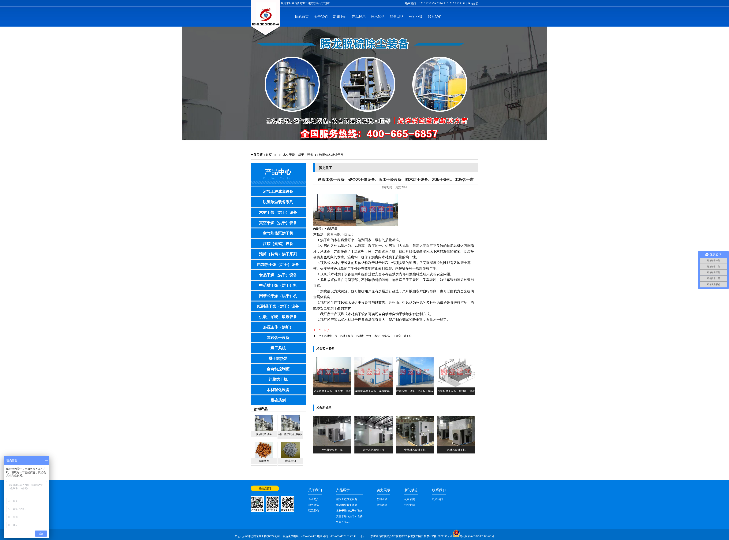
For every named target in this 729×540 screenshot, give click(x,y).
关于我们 (321, 16)
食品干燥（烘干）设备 (278, 275)
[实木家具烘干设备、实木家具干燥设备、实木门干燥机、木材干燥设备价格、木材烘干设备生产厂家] (373, 386)
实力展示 (383, 490)
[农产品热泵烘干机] (373, 445)
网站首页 (473, 3)
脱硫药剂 (278, 400)
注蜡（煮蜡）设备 (278, 243)
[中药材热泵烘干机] (415, 445)
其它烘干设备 (278, 337)
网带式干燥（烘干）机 (278, 295)
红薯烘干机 (278, 379)
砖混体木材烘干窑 (331, 155)
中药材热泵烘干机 (414, 450)
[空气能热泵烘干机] (332, 445)
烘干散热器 (278, 358)
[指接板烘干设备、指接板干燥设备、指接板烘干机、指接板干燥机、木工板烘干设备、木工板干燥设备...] (456, 386)
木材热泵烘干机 (456, 450)
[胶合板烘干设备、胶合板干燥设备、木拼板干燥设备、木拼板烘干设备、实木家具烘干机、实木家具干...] (415, 386)
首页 (269, 155)
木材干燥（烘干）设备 (298, 155)
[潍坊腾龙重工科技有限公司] (265, 37)
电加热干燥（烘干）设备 (278, 264)
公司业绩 (416, 16)
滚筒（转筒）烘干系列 (278, 254)
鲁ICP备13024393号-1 (440, 536)
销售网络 (397, 16)
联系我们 (435, 16)
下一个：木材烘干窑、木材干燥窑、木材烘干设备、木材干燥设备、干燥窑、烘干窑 (362, 336)
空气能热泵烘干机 (278, 233)
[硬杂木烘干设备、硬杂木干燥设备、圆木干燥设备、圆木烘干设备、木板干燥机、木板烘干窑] (332, 386)
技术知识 (378, 16)
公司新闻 (409, 499)
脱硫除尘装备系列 (278, 202)
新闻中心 (340, 16)
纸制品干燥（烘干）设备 (278, 306)
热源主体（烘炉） (278, 327)
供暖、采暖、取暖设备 (278, 316)
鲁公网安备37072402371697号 (477, 536)
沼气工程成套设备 (278, 191)
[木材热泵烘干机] (456, 445)
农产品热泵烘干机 (373, 450)
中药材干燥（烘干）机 (278, 285)
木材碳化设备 (278, 389)
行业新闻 (409, 505)
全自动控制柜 (278, 369)
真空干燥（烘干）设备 (278, 222)
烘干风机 (278, 348)
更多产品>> (343, 522)
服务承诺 (313, 505)
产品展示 (359, 16)
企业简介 (313, 499)
